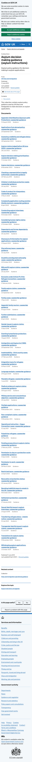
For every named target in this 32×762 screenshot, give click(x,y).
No (28, 603)
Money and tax (6, 669)
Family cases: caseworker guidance (14, 298)
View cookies (16, 39)
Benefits (4, 628)
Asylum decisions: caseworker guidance (15, 165)
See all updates (15, 88)
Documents (6, 99)
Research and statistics (9, 701)
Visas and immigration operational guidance (14, 576)
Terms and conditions (8, 728)
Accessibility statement (9, 725)
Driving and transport (8, 652)
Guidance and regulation (9, 697)
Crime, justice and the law (10, 645)
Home (3, 49)
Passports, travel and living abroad (13, 672)
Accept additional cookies (16, 30)
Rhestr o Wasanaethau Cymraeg (12, 730)
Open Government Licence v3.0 (12, 742)
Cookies (16, 723)
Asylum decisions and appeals (15, 49)
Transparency (6, 708)
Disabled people (7, 649)
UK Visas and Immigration (9, 78)
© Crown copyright (16, 757)
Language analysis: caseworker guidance (16, 372)
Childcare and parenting (9, 638)
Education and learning (9, 655)
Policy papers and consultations (12, 704)
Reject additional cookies (16, 35)
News (3, 694)
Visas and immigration (8, 676)
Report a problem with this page (16, 610)
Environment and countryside (11, 662)
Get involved (5, 714)
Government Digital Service (10, 733)
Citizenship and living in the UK (12, 642)
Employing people (7, 659)
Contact (22, 725)
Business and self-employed (11, 635)
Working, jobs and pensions (10, 679)
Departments (6, 690)
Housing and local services (10, 666)
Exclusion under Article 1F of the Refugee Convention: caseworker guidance (13, 279)
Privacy (8, 723)
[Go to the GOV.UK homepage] (8, 44)
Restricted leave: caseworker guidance (15, 471)
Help (3, 723)
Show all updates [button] (24, 557)
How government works (9, 711)
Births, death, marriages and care (13, 631)
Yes (20, 603)
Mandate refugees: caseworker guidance (15, 379)
